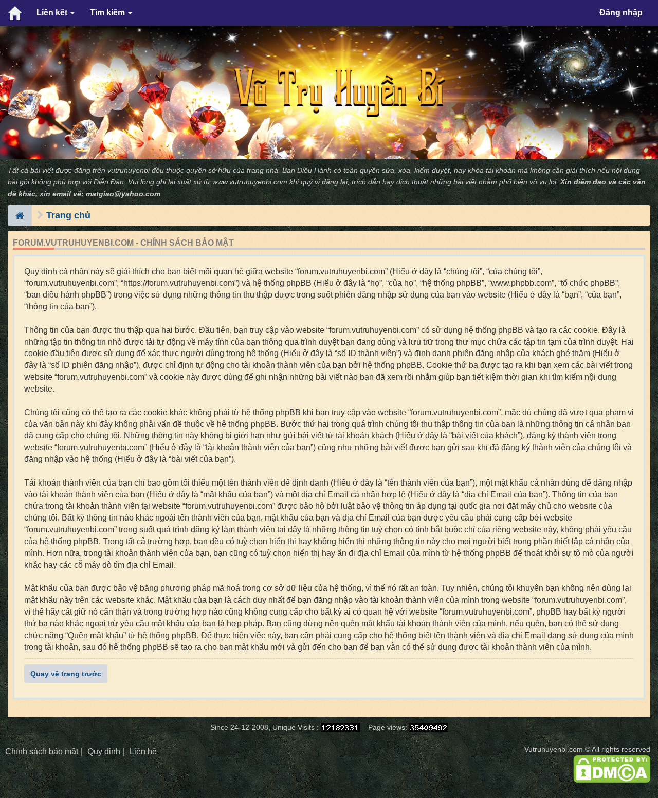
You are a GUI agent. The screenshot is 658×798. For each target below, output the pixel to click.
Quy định (103, 751)
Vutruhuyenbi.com (553, 749)
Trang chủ (68, 215)
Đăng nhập (621, 12)
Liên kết (52, 12)
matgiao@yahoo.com (123, 194)
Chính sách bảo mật (41, 751)
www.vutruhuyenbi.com (249, 182)
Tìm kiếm (108, 12)
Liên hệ (143, 751)
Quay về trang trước (65, 674)
